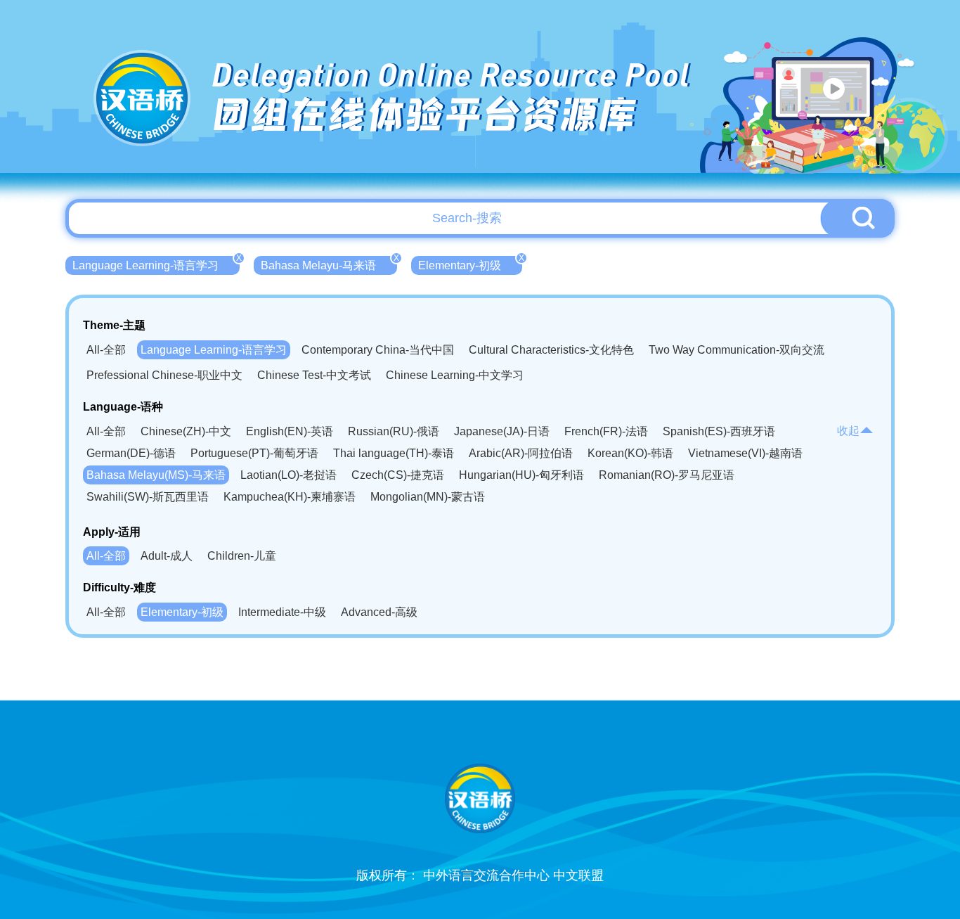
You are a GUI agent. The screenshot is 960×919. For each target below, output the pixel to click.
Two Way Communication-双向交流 (736, 350)
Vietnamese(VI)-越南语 (745, 453)
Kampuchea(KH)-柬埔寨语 (289, 497)
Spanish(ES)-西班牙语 (719, 431)
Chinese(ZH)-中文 (186, 431)
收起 (848, 431)
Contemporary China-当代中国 (377, 350)
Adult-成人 (167, 556)
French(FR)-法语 (606, 431)
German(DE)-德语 (131, 453)
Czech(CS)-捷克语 (397, 475)
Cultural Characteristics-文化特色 (551, 350)
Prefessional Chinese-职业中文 (164, 375)
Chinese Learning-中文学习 (455, 375)
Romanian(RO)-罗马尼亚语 (666, 475)
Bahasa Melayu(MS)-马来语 (156, 475)
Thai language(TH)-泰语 (393, 453)
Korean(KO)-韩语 (630, 453)
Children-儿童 (241, 556)
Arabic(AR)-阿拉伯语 (521, 453)
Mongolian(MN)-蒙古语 (427, 497)
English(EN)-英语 (289, 431)
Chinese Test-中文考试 (314, 375)
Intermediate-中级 (282, 612)
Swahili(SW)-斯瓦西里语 (147, 497)
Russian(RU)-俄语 (393, 431)
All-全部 (106, 350)
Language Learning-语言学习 (156, 263)
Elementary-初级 (470, 263)
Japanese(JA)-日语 (502, 431)
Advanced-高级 (379, 612)
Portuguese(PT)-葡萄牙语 (254, 453)
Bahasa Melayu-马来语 (329, 263)
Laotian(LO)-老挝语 (288, 475)
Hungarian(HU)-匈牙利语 (521, 475)
